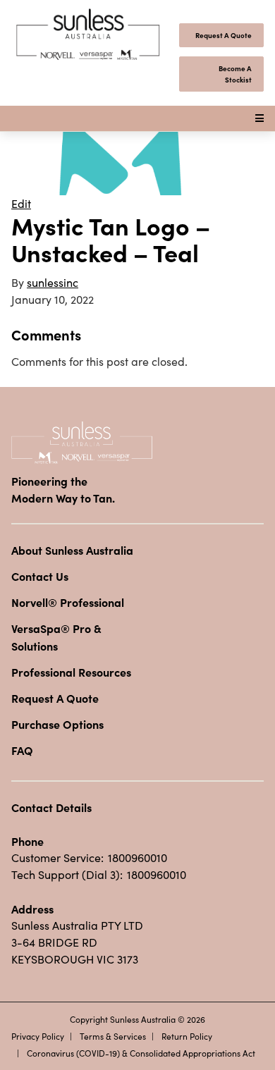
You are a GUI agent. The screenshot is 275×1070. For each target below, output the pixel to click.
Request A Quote (223, 35)
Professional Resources (71, 671)
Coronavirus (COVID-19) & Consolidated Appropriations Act (141, 1053)
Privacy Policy (37, 1036)
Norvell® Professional (67, 602)
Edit (21, 203)
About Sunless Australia (72, 550)
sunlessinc (52, 282)
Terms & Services (113, 1036)
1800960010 (137, 857)
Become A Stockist (235, 74)
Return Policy (186, 1036)
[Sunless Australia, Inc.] (88, 35)
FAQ (22, 750)
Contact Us (39, 576)
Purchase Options (57, 724)
